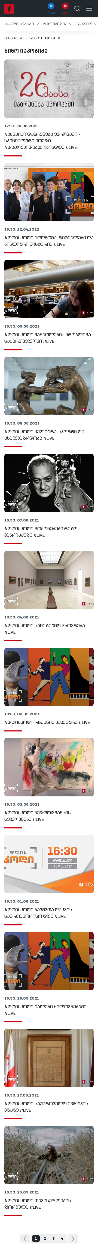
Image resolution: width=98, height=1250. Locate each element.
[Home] (9, 9)
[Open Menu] (89, 8)
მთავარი (13, 38)
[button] (21, 24)
